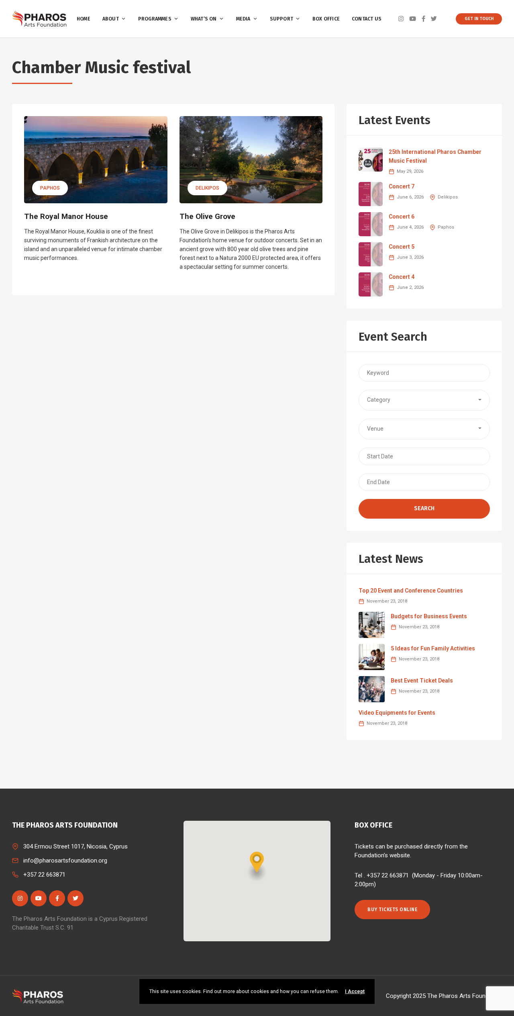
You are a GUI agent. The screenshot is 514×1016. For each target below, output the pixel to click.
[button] (424, 400)
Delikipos (207, 188)
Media (243, 19)
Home (83, 19)
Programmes (154, 19)
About (110, 19)
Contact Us (366, 19)
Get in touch (479, 18)
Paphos (50, 188)
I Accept (355, 991)
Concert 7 (401, 186)
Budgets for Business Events (429, 616)
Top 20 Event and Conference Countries (411, 590)
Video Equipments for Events (397, 712)
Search (424, 508)
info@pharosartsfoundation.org (65, 860)
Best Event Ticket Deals (422, 680)
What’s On (204, 19)
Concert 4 (401, 277)
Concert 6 (401, 216)
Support (281, 19)
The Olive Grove (207, 216)
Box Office (326, 19)
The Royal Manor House (66, 216)
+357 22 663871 (44, 874)
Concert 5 (401, 246)
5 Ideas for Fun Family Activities (433, 648)
